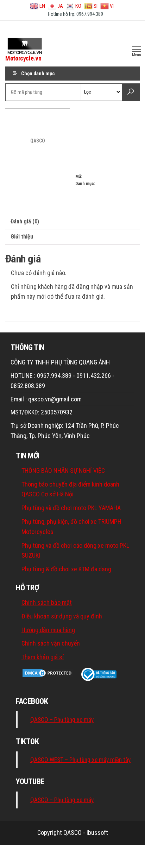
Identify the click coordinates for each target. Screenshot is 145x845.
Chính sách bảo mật (46, 602)
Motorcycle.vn (23, 58)
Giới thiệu (22, 236)
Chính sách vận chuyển (50, 643)
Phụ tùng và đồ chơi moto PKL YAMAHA (71, 508)
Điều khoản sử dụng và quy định (61, 616)
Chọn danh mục (38, 73)
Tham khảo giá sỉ (42, 657)
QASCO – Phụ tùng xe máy (62, 719)
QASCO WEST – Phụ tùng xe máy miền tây (80, 759)
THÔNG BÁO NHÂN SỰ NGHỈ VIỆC (63, 470)
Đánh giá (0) (25, 221)
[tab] (72, 221)
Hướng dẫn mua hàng (48, 630)
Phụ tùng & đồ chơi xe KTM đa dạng (66, 569)
